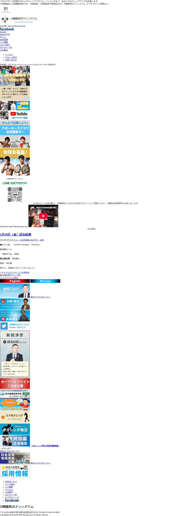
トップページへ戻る (9, 278)
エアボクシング (12, 497)
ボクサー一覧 (6, 47)
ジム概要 (4, 42)
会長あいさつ (11, 482)
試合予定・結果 (37, 240)
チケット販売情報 (21, 240)
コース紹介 (5, 45)
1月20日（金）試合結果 (15, 234)
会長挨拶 (4, 40)
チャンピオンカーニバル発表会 (15, 272)
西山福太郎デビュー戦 (10, 275)
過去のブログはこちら (40, 297)
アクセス (9, 55)
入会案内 (4, 50)
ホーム (3, 37)
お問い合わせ (11, 60)
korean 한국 (5, 34)
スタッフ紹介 (11, 57)
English (3, 32)
